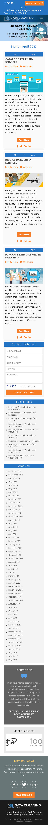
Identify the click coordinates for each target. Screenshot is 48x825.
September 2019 (15, 600)
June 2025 (13, 485)
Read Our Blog (24, 795)
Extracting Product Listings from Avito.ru (22, 419)
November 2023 (15, 551)
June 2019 (13, 611)
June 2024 (13, 527)
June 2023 (13, 569)
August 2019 (14, 604)
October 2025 (14, 471)
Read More (24, 140)
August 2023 (14, 562)
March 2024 (13, 537)
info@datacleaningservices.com (24, 10)
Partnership (27, 814)
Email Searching (13, 814)
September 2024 (15, 517)
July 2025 (12, 482)
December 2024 (15, 506)
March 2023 (13, 576)
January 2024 (14, 544)
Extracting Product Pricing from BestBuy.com (22, 408)
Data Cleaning (20, 812)
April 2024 (12, 534)
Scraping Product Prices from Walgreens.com (21, 457)
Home (9, 812)
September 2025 (15, 475)
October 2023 (14, 555)
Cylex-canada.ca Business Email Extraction (22, 414)
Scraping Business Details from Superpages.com (22, 425)
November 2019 (15, 593)
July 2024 (12, 524)
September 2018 (15, 642)
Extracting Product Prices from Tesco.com (22, 436)
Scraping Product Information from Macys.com (23, 431)
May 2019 (12, 614)
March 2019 (13, 621)
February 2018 (14, 646)
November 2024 (15, 510)
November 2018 (15, 635)
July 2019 (12, 607)
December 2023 (15, 548)
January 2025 (14, 503)
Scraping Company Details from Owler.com (22, 445)
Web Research (35, 812)
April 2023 (12, 572)
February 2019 (14, 625)
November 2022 (15, 590)
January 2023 (14, 583)
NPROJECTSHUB (19, 13)
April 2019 (12, 618)
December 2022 (15, 586)
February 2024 (14, 541)
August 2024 (14, 520)
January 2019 (14, 628)
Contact (38, 814)
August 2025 (14, 478)
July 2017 (12, 653)
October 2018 (14, 639)
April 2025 (12, 492)
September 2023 (15, 558)
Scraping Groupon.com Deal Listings (24, 441)
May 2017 (12, 660)
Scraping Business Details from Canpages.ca (22, 451)
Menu (41, 18)
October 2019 (14, 597)
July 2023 (12, 565)
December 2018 (15, 632)
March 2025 (13, 496)
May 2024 (12, 531)
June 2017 (13, 656)
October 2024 (14, 513)
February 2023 (14, 579)
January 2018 (14, 649)
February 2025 (14, 499)
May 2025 (12, 489)
